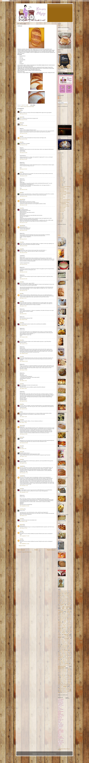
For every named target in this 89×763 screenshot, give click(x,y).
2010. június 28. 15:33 (23, 264)
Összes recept (60, 25)
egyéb (61, 611)
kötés (70, 646)
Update (61, 687)
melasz (66, 657)
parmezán (59, 665)
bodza (69, 597)
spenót (70, 677)
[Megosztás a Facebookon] (33, 105)
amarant (69, 590)
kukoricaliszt (59, 647)
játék (71, 629)
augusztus (61, 182)
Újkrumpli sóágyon (63, 207)
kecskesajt (63, 633)
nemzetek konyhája (66, 660)
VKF (71, 689)
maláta (69, 653)
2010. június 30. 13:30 (23, 278)
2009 (60, 220)
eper (62, 613)
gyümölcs (59, 622)
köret (66, 646)
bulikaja (63, 599)
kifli (69, 640)
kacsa (67, 630)
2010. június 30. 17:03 (23, 290)
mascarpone (61, 656)
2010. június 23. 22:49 (23, 175)
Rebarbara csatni (62, 210)
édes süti (65, 608)
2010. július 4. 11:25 (23, 298)
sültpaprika (64, 678)
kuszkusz (69, 647)
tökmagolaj (60, 686)
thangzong (70, 684)
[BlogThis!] (31, 105)
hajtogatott (59, 625)
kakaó (71, 630)
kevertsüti (59, 640)
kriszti (21, 293)
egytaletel (68, 611)
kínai (63, 641)
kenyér (27, 106)
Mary (21, 136)
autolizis (69, 593)
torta (67, 685)
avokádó (59, 594)
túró (71, 686)
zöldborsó (61, 691)
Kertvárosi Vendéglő (60, 639)
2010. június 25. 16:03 (23, 252)
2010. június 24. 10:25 (23, 196)
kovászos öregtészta (65, 645)
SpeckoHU (21, 199)
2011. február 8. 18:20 (23, 319)
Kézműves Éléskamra (65, 640)
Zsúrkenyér (61, 195)
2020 (60, 162)
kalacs (64, 631)
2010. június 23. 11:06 (23, 125)
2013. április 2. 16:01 (23, 456)
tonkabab (64, 685)
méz (63, 658)
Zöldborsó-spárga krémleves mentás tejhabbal (64, 203)
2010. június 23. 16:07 (23, 159)
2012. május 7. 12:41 (23, 422)
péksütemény (61, 668)
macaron (65, 652)
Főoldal (36, 549)
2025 (60, 155)
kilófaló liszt (59, 641)
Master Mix (68, 656)
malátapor (59, 654)
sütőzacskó (59, 680)
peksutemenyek (62, 666)
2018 (60, 165)
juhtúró (64, 630)
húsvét (68, 628)
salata (61, 675)
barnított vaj (66, 594)
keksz (68, 633)
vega (70, 688)
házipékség (64, 627)
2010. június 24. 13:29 (23, 222)
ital (65, 629)
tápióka (66, 682)
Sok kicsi (66, 676)
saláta (64, 675)
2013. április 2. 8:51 (23, 448)
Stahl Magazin (60, 678)
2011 (60, 174)
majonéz (59, 653)
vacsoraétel (64, 687)
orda (65, 662)
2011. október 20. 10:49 (24, 361)
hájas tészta (64, 624)
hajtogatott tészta (65, 625)
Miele (59, 659)
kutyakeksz (59, 648)
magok (69, 652)
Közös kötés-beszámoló (63, 201)
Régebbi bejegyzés (51, 549)
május (61, 213)
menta (69, 657)
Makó (66, 653)
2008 (60, 221)
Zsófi (21, 531)
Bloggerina (69, 596)
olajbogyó (61, 662)
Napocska (61, 198)
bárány (62, 594)
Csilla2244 (21, 466)
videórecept (67, 689)
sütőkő (65, 679)
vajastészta (59, 688)
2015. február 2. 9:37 (23, 515)
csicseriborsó (60, 602)
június (61, 185)
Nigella (62, 661)
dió (69, 605)
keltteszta (59, 634)
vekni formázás (60, 689)
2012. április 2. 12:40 (23, 380)
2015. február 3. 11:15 (23, 528)
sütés (68, 678)
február (61, 217)
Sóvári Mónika (63, 677)
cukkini (59, 601)
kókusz (59, 642)
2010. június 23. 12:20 (23, 144)
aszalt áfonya (60, 592)
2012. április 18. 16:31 (23, 408)
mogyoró (64, 659)
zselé (65, 692)
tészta (66, 684)
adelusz (21, 437)
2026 (60, 154)
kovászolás (59, 645)
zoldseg (70, 690)
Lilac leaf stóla (62, 190)
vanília (63, 688)
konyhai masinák (64, 643)
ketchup (69, 639)
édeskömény (64, 609)
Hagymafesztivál (60, 623)
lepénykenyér (61, 650)
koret (69, 643)
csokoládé (62, 604)
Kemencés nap (62, 208)
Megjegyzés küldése (22, 545)
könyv (59, 646)
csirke (63, 603)
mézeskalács (68, 658)
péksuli (70, 665)
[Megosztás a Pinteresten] (34, 105)
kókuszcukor (63, 642)
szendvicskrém (64, 680)
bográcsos (59, 598)
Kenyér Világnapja (67, 637)
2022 (60, 159)
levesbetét (61, 651)
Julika (21, 172)
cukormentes (66, 601)
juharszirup (60, 630)
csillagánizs (68, 602)
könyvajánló (62, 646)
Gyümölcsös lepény (63, 194)
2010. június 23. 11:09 (23, 133)
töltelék (65, 686)
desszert (59, 605)
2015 (60, 169)
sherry (59, 676)
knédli (66, 641)
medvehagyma (60, 657)
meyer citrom (60, 658)
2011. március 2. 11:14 (23, 343)
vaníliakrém (66, 688)
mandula (66, 654)
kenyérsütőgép (31, 106)
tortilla (71, 685)
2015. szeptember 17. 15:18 (24, 543)
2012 (60, 173)
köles (70, 645)
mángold (59, 655)
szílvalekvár (64, 681)
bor (65, 598)
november (61, 178)
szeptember (62, 181)
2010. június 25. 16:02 (23, 245)
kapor (58, 632)
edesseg (68, 609)
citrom (59, 600)
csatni (70, 601)
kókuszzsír (59, 643)
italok (68, 629)
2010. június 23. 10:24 (23, 119)
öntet (59, 663)
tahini (63, 682)
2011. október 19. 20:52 (24, 353)
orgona (71, 662)
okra (58, 662)
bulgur (60, 599)
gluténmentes (69, 618)
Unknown (21, 425)
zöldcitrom (65, 691)
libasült (64, 651)
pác (71, 663)
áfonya (59, 590)
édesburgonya (59, 609)
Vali (20, 110)
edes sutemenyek (67, 607)
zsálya (63, 692)
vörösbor (60, 690)
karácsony (64, 632)
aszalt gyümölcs (65, 592)
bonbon (63, 598)
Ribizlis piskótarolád (63, 191)
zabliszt (64, 690)
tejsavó (64, 683)
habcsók (69, 622)
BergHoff (67, 595)
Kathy (21, 142)
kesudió (66, 639)
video (63, 689)
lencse (71, 649)
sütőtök (69, 679)
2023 (60, 158)
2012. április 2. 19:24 (23, 388)
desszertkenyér (65, 605)
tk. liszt (60, 685)
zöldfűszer (69, 691)
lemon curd (67, 649)
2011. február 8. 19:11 (23, 325)
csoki (66, 603)
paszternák (63, 665)
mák (62, 653)
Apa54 (21, 192)
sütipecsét (62, 679)
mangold (69, 654)
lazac (59, 649)
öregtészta (67, 663)
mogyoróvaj (68, 659)
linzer (61, 652)
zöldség (59, 692)
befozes (70, 594)
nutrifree (69, 661)
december (61, 177)
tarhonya (69, 682)
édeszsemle (64, 610)
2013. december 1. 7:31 (24, 472)
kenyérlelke (59, 638)
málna (63, 654)
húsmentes (65, 628)
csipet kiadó (59, 603)
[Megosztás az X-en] (32, 105)
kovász (59, 644)
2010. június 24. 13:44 (23, 230)
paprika (69, 664)
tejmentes (59, 683)
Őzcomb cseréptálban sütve (64, 188)
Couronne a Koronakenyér (64, 204)
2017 (60, 166)
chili (69, 599)
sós (58, 677)
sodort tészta (62, 676)
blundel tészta (65, 597)
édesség (59, 610)
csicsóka (64, 602)
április (61, 214)
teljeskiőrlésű (68, 683)
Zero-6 (67, 690)
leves (71, 650)
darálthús (68, 604)
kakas (60, 631)
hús (69, 627)
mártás (71, 655)
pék (66, 665)
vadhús (69, 687)
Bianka (21, 122)
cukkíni (62, 601)
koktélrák (69, 641)
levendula (66, 650)
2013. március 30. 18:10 (24, 442)
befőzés (60, 595)
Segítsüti (68, 675)
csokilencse (70, 603)
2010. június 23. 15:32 (23, 152)
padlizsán (60, 664)
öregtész (62, 663)
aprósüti (59, 591)
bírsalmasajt (63, 596)
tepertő (59, 684)
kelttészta (21, 106)
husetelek (59, 628)
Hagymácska (62, 211)
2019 (60, 163)
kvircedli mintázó (64, 648)
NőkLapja (65, 661)
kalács (68, 631)
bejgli (64, 595)
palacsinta (65, 664)
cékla (66, 599)
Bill (70, 595)
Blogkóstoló (59, 597)
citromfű (63, 600)
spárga (67, 677)
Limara (21, 208)
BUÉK (71, 598)
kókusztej (68, 642)
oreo (68, 662)
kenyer (25, 106)
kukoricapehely (65, 647)
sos (69, 676)
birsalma (59, 596)
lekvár (62, 649)
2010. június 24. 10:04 (23, 189)
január (61, 218)
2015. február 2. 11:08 (23, 521)
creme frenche (68, 600)
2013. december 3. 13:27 (24, 492)
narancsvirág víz (60, 660)
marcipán (66, 655)
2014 (60, 170)
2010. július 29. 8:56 (23, 313)
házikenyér (59, 627)
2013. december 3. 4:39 (24, 485)
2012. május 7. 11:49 (23, 416)
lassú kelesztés (69, 648)
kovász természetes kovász (66, 644)
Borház (68, 598)
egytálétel (59, 612)
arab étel (63, 591)
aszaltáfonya (65, 593)
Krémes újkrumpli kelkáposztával (65, 199)
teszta (62, 684)
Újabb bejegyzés (21, 549)
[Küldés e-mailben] (30, 105)
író (63, 629)
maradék (62, 655)
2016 (60, 167)
